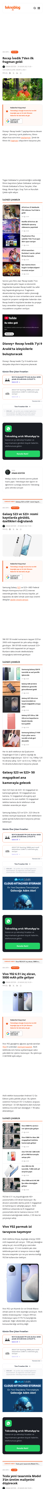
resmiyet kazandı (24, 1047)
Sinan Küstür (11, 67)
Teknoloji (15, 508)
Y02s (4, 1047)
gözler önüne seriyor (19, 599)
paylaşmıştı (26, 137)
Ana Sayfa (5, 52)
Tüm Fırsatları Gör (21, 406)
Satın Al (15, 382)
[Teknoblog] (12, 8)
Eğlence (15, 52)
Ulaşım (14, 1470)
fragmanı (14, 140)
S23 (18, 587)
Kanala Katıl (22, 453)
